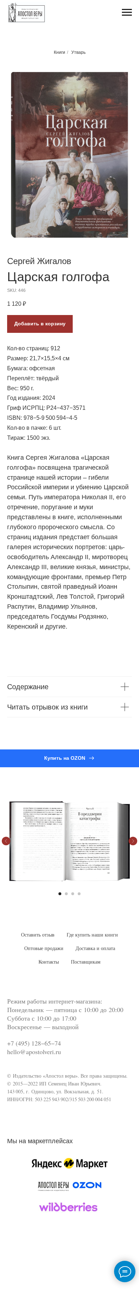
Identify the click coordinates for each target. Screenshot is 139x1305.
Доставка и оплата (95, 948)
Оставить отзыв (38, 935)
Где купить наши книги (92, 935)
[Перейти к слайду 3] (72, 893)
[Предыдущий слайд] (6, 841)
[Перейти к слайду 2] (66, 893)
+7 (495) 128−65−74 (34, 1043)
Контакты (48, 962)
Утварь (78, 52)
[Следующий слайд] (133, 841)
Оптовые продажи (43, 948)
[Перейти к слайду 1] (59, 893)
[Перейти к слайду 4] (79, 893)
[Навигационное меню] (127, 12)
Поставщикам (86, 962)
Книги (59, 52)
